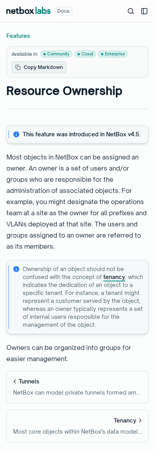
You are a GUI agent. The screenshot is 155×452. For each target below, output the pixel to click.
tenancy (114, 276)
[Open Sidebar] (144, 11)
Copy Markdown (43, 67)
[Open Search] (131, 11)
